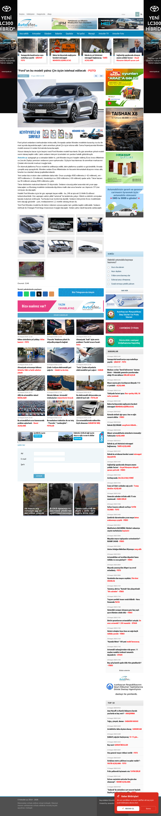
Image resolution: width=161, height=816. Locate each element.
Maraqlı (91, 34)
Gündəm (47, 34)
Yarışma (21, 14)
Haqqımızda (41, 14)
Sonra (148, 809)
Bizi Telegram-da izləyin (83, 292)
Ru (141, 14)
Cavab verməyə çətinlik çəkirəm (122, 284)
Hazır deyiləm (116, 271)
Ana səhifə (23, 33)
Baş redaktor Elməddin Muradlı (110, 800)
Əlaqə (49, 14)
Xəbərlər (58, 33)
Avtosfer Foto (118, 33)
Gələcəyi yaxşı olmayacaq (120, 280)
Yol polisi (81, 33)
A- (96, 76)
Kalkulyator (30, 14)
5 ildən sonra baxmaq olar (120, 275)
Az (137, 14)
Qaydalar (69, 33)
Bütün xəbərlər (124, 670)
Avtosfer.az (22, 158)
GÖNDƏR (39, 476)
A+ (101, 76)
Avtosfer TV (104, 33)
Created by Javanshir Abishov (109, 803)
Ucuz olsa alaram (117, 267)
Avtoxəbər (36, 34)
